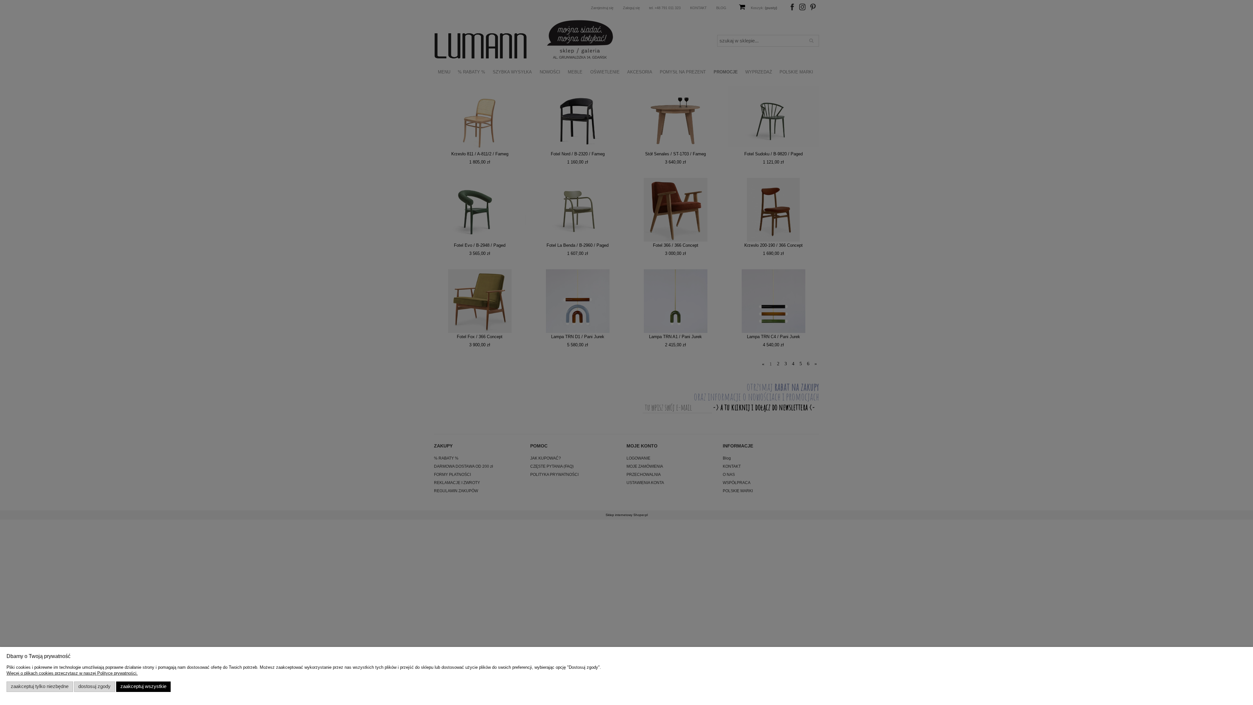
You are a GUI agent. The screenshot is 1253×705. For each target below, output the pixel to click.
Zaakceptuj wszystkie (143, 686)
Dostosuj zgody (94, 686)
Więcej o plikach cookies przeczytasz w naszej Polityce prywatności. (72, 673)
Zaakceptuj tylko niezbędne (40, 686)
